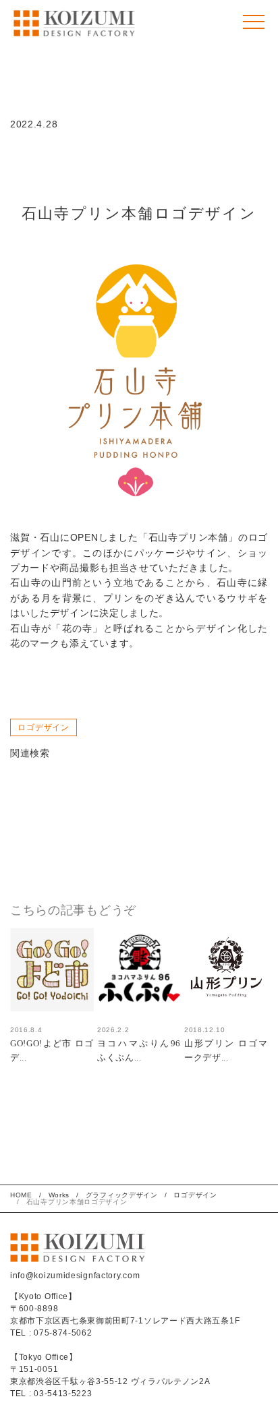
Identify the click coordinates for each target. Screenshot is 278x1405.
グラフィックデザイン (122, 1195)
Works (59, 1195)
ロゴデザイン (44, 727)
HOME (21, 1195)
